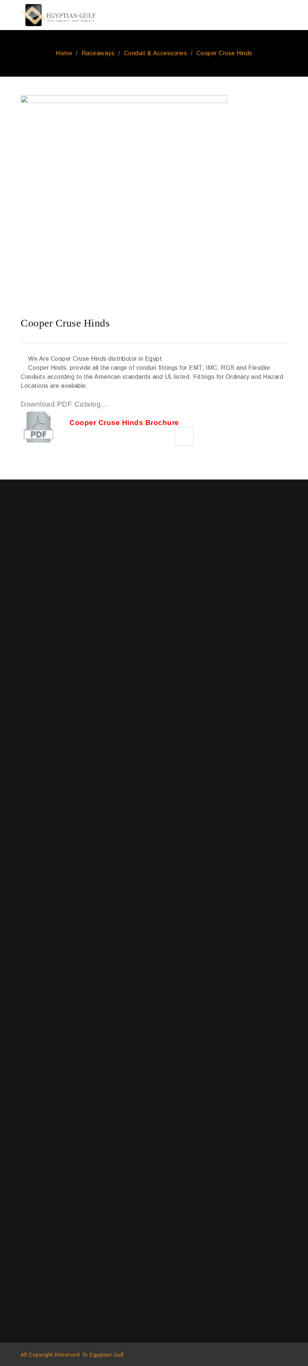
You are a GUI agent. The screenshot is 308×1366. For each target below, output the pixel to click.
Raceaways (98, 53)
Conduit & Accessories (155, 53)
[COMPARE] (184, 436)
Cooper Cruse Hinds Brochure (124, 423)
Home (64, 53)
